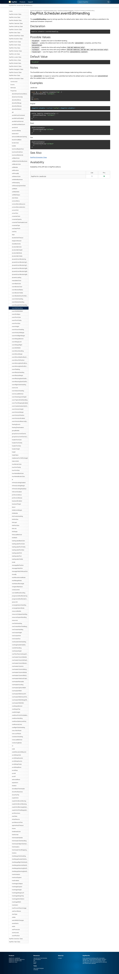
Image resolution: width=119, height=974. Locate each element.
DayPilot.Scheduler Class (16, 78)
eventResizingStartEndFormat (20, 381)
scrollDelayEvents (17, 761)
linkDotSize (15, 519)
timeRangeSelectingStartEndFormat (20, 871)
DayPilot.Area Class (14, 17)
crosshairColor (16, 216)
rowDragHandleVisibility (19, 645)
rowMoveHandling (17, 718)
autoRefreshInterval (17, 121)
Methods (13, 87)
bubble (14, 146)
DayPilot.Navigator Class (16, 69)
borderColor (15, 143)
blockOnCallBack (16, 139)
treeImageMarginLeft (18, 892)
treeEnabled (15, 880)
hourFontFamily (16, 467)
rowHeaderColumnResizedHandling (20, 663)
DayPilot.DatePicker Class (16, 35)
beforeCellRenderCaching (19, 136)
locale (13, 562)
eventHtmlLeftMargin (18, 332)
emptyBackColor (16, 280)
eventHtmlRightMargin (18, 335)
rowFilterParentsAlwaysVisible (20, 654)
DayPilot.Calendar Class (16, 23)
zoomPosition (16, 935)
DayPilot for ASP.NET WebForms (17, 959)
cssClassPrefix (16, 228)
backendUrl (15, 133)
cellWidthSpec (16, 195)
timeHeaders (15, 847)
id (12, 479)
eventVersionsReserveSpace (20, 421)
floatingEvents (16, 424)
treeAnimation (16, 874)
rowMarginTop (16, 709)
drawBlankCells (16, 244)
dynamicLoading (16, 277)
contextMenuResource (18, 204)
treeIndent (15, 905)
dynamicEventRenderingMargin (20, 268)
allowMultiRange (16, 103)
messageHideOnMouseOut (20, 571)
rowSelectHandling (17, 736)
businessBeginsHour (18, 149)
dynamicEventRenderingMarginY (20, 274)
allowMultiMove (16, 100)
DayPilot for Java (13, 962)
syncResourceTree (17, 822)
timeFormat (15, 834)
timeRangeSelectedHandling (20, 865)
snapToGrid (15, 798)
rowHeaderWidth (17, 690)
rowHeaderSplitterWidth (19, 687)
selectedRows (16, 779)
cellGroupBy (15, 173)
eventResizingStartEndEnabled (20, 378)
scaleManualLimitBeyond (19, 752)
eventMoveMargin (17, 354)
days (13, 234)
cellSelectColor (16, 176)
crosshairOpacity (17, 219)
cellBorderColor (16, 164)
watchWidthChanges (18, 920)
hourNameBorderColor (18, 476)
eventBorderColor (17, 286)
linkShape (14, 531)
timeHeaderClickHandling (19, 840)
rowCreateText (16, 638)
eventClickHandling (17, 299)
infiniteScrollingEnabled (18, 482)
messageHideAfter (17, 568)
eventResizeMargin (17, 375)
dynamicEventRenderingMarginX (20, 271)
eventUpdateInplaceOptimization (20, 406)
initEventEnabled (17, 491)
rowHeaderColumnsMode (19, 672)
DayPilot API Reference (36, 10)
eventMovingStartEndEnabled (20, 363)
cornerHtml (15, 210)
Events (13, 84)
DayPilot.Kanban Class (15, 51)
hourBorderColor (17, 464)
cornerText (15, 213)
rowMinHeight (16, 712)
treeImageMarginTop (18, 896)
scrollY (14, 776)
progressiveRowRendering (19, 596)
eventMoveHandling (18, 351)
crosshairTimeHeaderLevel (19, 222)
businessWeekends (17, 155)
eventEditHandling (17, 308)
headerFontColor (17, 439)
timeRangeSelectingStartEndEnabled (20, 868)
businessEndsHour (17, 152)
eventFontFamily (16, 320)
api (13, 112)
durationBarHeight (17, 250)
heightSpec (15, 455)
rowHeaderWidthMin (18, 703)
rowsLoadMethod (17, 739)
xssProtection (16, 929)
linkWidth (14, 537)
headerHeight (16, 449)
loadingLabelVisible (17, 559)
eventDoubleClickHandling (19, 305)
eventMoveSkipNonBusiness (20, 357)
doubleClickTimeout (17, 237)
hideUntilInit (15, 461)
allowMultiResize (17, 106)
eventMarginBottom (17, 338)
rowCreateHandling (17, 629)
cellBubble (15, 167)
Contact (60, 958)
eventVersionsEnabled (18, 418)
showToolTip (15, 795)
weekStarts (15, 923)
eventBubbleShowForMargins (20, 296)
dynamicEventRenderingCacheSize (20, 262)
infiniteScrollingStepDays (19, 488)
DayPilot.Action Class (15, 14)
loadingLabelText (17, 556)
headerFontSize (16, 446)
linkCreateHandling (17, 516)
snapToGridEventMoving (19, 801)
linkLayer (14, 522)
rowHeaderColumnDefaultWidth (20, 660)
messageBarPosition (18, 565)
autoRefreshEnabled (18, 118)
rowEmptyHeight (17, 651)
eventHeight (15, 326)
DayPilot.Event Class (15, 41)
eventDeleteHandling (18, 302)
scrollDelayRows (16, 767)
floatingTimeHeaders (18, 427)
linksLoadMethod (17, 534)
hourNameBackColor (18, 473)
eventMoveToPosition (18, 360)
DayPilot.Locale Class (15, 57)
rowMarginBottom (17, 706)
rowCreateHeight (17, 632)
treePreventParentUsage (19, 908)
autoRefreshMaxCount (18, 124)
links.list (14, 528)
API (34, 960)
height (14, 452)
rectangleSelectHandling (19, 605)
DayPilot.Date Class (14, 32)
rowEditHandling (16, 648)
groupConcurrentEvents (19, 433)
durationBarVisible (17, 256)
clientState (15, 198)
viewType (14, 914)
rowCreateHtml (16, 635)
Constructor (14, 81)
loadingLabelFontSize (18, 550)
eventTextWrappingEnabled (20, 403)
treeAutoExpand (16, 877)
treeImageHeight (17, 889)
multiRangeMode (17, 580)
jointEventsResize (17, 498)
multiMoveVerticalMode (18, 577)
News (34, 963)
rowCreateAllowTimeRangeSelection (20, 626)
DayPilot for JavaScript (38, 176)
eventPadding (16, 369)
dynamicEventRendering (19, 259)
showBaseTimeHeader (18, 788)
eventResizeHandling (18, 372)
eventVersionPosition (18, 415)
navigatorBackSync (17, 586)
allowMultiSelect (16, 109)
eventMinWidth (16, 348)
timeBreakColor (16, 831)
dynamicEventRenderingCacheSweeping (20, 265)
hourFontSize (16, 470)
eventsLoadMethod (17, 394)
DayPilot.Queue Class (15, 72)
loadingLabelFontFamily (18, 547)
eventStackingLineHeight (19, 397)
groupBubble (15, 430)
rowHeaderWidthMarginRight (20, 700)
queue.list (15, 602)
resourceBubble (16, 611)
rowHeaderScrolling (17, 684)
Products (22, 2)
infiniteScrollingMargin (18, 485)
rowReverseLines (17, 724)
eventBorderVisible (17, 292)
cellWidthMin (15, 191)
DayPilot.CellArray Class (16, 26)
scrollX (14, 773)
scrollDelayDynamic (17, 758)
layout (13, 507)
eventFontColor (16, 317)
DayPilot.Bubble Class (15, 20)
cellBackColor (16, 158)
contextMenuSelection (18, 207)
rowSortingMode (17, 742)
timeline (14, 853)
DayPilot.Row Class (14, 75)
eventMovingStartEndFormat (20, 366)
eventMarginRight (17, 345)
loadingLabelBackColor (18, 540)
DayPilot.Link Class (14, 54)
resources (15, 620)
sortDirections (16, 813)
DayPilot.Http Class (14, 48)
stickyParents (16, 819)
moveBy (14, 574)
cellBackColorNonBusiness (19, 161)
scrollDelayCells (16, 755)
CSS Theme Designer (38, 968)
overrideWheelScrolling (18, 592)
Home (11, 11)
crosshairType (16, 225)
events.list (15, 387)
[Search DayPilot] (108, 1)
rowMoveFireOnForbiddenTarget (20, 715)
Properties (14, 90)
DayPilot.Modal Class (15, 63)
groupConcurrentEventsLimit (20, 436)
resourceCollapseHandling (19, 614)
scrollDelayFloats (17, 764)
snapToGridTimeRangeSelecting (20, 810)
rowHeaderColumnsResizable (20, 675)
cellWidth (14, 188)
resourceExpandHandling (19, 617)
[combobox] (91, 1)
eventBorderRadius (17, 289)
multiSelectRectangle (18, 583)
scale (13, 749)
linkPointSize (15, 525)
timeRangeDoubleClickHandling (20, 859)
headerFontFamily (17, 442)
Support (30, 2)
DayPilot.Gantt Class (15, 45)
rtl (12, 746)
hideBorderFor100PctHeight (20, 458)
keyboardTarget (16, 504)
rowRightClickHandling (18, 727)
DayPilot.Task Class (14, 941)
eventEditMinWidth (17, 311)
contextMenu (16, 201)
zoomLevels (15, 932)
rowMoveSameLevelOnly (19, 721)
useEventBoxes (16, 911)
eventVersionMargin (18, 412)
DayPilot (14, 2)
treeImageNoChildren (18, 899)
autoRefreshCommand (18, 115)
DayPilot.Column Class (15, 29)
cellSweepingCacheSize (19, 185)
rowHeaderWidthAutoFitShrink (20, 697)
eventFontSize (16, 323)
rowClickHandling (17, 623)
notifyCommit (16, 589)
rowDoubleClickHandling (19, 641)
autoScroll (15, 127)
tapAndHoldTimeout (18, 825)
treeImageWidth (16, 902)
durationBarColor (17, 247)
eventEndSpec (16, 314)
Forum (35, 962)
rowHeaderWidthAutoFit (19, 694)
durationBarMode (17, 253)
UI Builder (35, 969)
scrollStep (15, 770)
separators (15, 782)
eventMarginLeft (17, 341)
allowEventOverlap (17, 97)
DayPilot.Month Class (15, 66)
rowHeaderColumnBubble (19, 657)
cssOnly (14, 231)
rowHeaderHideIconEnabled (20, 678)
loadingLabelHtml (17, 553)
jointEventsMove (17, 495)
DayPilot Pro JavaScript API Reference (20, 5)
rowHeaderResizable (18, 681)
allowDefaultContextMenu (19, 94)
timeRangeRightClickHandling (20, 862)
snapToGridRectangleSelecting (20, 807)
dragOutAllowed (16, 240)
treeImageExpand (17, 886)
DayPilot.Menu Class (15, 60)
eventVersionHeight (18, 409)
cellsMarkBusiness (17, 179)
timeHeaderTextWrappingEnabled (20, 850)
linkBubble (15, 513)
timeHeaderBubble (17, 837)
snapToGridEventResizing (19, 804)
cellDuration (15, 170)
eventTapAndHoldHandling (19, 400)
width (13, 926)
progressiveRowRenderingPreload (20, 599)
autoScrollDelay (16, 130)
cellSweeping (16, 182)
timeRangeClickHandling (19, 856)
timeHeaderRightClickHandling (20, 844)
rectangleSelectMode (18, 608)
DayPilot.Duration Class (15, 38)
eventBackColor (16, 283)
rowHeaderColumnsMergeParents (20, 669)
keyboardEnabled (17, 501)
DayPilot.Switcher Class (16, 938)
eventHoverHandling (18, 329)
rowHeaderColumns (17, 666)
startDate (14, 816)
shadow (14, 785)
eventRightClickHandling (19, 384)
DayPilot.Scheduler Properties (65, 10)
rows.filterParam (16, 730)
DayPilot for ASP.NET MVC (15, 960)
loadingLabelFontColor (18, 544)
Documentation (37, 959)
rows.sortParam (16, 733)
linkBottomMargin (17, 510)
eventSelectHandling (18, 390)
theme (14, 828)
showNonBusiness (17, 791)
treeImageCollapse (17, 883)
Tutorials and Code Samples (40, 958)
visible (14, 917)
